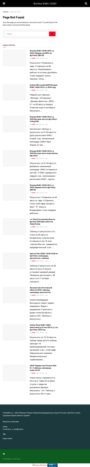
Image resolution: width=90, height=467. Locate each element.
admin (33, 58)
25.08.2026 (41, 158)
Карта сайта (7, 438)
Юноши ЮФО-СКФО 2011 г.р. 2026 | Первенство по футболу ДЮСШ (43, 187)
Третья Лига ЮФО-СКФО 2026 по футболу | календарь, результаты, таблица (44, 255)
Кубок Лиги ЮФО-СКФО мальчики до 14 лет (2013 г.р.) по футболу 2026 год (44, 327)
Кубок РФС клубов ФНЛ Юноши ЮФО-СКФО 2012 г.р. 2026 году (43, 86)
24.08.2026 (41, 192)
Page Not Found (15, 12)
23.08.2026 (41, 261)
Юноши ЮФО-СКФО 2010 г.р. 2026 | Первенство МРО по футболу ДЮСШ (42, 53)
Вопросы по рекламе (11, 422)
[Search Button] (52, 34)
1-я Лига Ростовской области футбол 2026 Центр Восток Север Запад (42, 221)
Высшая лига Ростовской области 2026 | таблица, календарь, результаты (41, 290)
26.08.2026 (41, 58)
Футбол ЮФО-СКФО (45, 3)
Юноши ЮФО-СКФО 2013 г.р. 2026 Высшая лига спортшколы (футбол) (44, 153)
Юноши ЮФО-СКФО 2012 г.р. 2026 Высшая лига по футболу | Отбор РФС (43, 119)
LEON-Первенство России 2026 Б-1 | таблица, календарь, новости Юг (43, 367)
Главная (5, 12)
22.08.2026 (41, 332)
